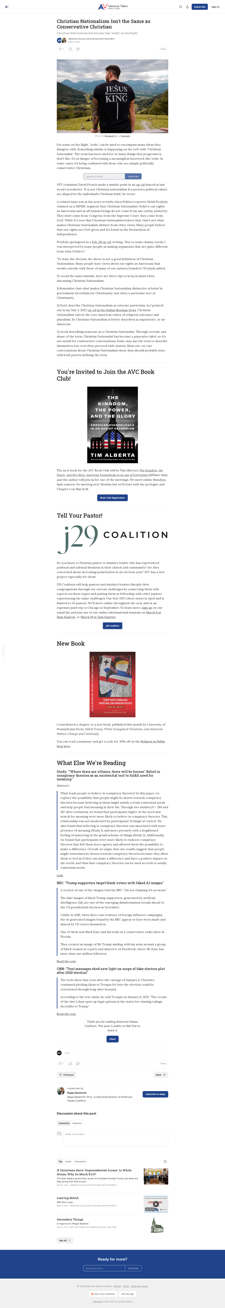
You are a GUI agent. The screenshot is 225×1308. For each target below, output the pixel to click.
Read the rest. (66, 961)
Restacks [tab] (77, 1123)
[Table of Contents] (3, 654)
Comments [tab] (64, 1123)
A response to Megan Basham (72, 1223)
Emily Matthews (77, 1227)
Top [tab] (60, 1161)
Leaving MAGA (68, 1198)
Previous (68, 1074)
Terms (126, 1286)
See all (63, 1240)
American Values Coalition (81, 39)
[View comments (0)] (71, 49)
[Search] (181, 7)
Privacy (117, 1286)
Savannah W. (111, 136)
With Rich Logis (65, 1202)
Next (158, 1074)
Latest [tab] (68, 1161)
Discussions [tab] (80, 1161)
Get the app (127, 1293)
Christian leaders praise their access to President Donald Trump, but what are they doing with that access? (97, 1180)
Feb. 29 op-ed (101, 242)
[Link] (52, 375)
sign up (147, 608)
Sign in (215, 6)
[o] (156, 1204)
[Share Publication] (187, 7)
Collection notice (139, 1286)
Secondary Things (70, 1219)
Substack (97, 1301)
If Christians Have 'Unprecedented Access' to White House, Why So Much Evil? (94, 1172)
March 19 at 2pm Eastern (98, 617)
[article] (112, 1179)
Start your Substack (104, 1293)
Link (60, 875)
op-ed (140, 184)
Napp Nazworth (107, 39)
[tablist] (70, 1123)
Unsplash (125, 136)
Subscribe (199, 6)
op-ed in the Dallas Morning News (112, 310)
